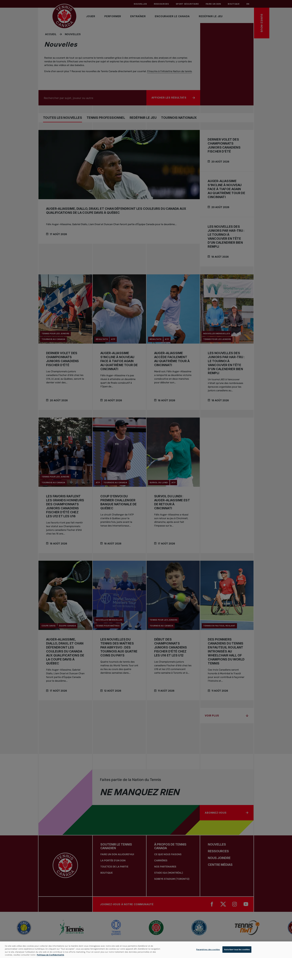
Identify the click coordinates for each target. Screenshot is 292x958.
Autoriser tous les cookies (237, 949)
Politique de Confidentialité (50, 955)
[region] (146, 949)
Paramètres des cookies (208, 949)
